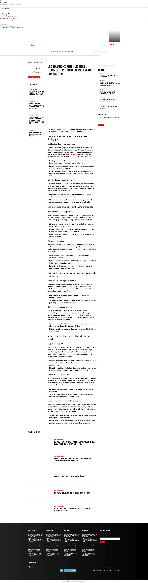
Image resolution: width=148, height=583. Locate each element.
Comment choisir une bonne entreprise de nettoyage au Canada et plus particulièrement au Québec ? (109, 92)
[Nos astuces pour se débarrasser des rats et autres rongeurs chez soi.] (40, 508)
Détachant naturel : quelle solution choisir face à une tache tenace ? (34, 554)
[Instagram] (32, 77)
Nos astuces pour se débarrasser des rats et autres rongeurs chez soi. (72, 510)
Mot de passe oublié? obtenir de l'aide (9, 16)
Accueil (30, 62)
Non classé (103, 97)
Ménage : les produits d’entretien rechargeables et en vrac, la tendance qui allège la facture (36, 106)
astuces (38, 73)
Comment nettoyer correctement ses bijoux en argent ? (109, 75)
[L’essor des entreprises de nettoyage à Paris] (40, 475)
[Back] (0, 0)
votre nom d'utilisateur (5, 8)
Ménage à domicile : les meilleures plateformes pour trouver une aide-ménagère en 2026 (72, 459)
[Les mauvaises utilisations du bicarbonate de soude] (40, 492)
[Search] (105, 52)
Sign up (101, 125)
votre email (3, 24)
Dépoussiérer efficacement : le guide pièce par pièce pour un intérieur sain (36, 93)
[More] (85, 123)
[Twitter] (35, 77)
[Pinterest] (75, 123)
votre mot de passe (5, 13)
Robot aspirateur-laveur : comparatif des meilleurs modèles (36, 134)
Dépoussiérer (33, 89)
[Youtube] (38, 77)
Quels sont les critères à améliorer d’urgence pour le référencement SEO (109, 100)
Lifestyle (102, 80)
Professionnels (38, 62)
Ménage (112, 44)
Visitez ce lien (70, 154)
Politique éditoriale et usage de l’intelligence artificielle (74, 581)
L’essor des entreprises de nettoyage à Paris (69, 476)
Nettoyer (102, 73)
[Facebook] (29, 77)
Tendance (32, 101)
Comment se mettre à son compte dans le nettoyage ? (114, 47)
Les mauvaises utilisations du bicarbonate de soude (72, 493)
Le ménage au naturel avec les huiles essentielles (108, 107)
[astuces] (34, 72)
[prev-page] (98, 110)
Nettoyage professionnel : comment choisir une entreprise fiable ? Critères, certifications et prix (36, 120)
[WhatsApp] (80, 123)
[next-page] (100, 110)
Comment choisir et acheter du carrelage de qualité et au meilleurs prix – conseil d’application (110, 84)
